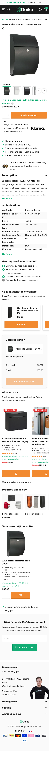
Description (9, 175)
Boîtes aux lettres (17, 19)
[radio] (6, 90)
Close (24, 702)
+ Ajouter (21, 324)
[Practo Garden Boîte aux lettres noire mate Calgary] (16, 421)
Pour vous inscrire (24, 647)
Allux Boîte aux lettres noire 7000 (16, 562)
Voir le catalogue (3, 9)
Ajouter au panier (28, 115)
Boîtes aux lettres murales (37, 19)
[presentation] (44, 91)
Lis (6, 198)
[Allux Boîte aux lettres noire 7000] (16, 543)
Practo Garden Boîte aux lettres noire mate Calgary (15, 440)
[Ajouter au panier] (16, 473)
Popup (12, 103)
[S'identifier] (40, 9)
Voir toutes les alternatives (15, 482)
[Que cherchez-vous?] (8, 9)
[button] (3, 2)
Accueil (5, 19)
